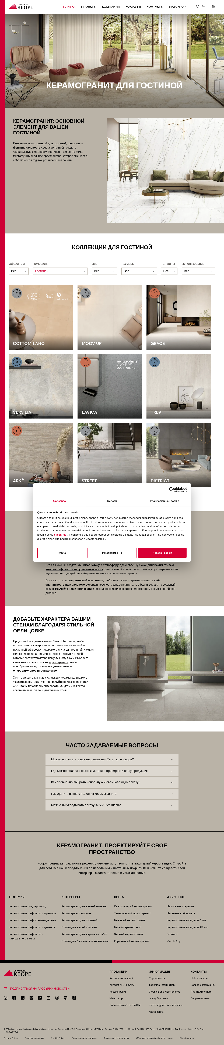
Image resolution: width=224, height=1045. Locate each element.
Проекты (88, 7)
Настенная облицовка (181, 913)
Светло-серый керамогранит (133, 906)
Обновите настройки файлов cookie (154, 1038)
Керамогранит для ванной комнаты (84, 906)
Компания (111, 7)
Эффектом (17, 264)
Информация (159, 972)
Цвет (95, 264)
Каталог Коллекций (121, 978)
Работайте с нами (201, 991)
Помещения (41, 264)
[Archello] (57, 998)
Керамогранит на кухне (76, 913)
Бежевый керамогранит (129, 920)
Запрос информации (203, 985)
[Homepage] (21, 6)
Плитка (69, 7)
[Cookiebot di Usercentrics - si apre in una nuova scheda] (171, 489)
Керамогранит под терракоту (27, 906)
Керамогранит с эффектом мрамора (32, 913)
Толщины (168, 264)
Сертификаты (157, 978)
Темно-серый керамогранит (132, 913)
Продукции (118, 972)
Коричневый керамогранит (131, 941)
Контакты (155, 7)
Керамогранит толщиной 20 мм (187, 927)
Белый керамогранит (127, 927)
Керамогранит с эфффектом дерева (32, 920)
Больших (172, 934)
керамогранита (58, 662)
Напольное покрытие (180, 906)
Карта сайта (156, 1012)
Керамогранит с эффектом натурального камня (26, 936)
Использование (193, 264)
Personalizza (110, 552)
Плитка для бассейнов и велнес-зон (84, 941)
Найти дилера (199, 978)
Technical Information (162, 985)
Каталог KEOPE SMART (123, 985)
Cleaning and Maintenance (164, 991)
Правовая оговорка (34, 1038)
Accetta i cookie (162, 552)
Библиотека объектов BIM (125, 1005)
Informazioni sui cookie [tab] (164, 500)
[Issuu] (65, 998)
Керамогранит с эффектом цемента (32, 927)
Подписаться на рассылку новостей (40, 988)
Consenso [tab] (59, 500)
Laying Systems (158, 998)
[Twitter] (22, 998)
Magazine (133, 7)
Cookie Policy (58, 1038)
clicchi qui (61, 534)
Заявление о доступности (116, 1038)
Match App (177, 7)
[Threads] (74, 998)
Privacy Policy (11, 1038)
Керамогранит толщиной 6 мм (186, 920)
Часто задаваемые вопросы (166, 1005)
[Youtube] (48, 998)
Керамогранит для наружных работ (84, 934)
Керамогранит (118, 991)
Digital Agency (187, 1038)
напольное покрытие (126, 580)
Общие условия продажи (84, 1038)
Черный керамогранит (128, 934)
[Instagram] (5, 998)
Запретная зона (200, 998)
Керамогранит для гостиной (79, 920)
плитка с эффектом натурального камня (74, 569)
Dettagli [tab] (112, 500)
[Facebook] (14, 998)
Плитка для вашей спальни (79, 927)
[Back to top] (220, 1041)
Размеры (127, 264)
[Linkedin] (40, 998)
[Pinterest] (31, 998)
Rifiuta (62, 552)
